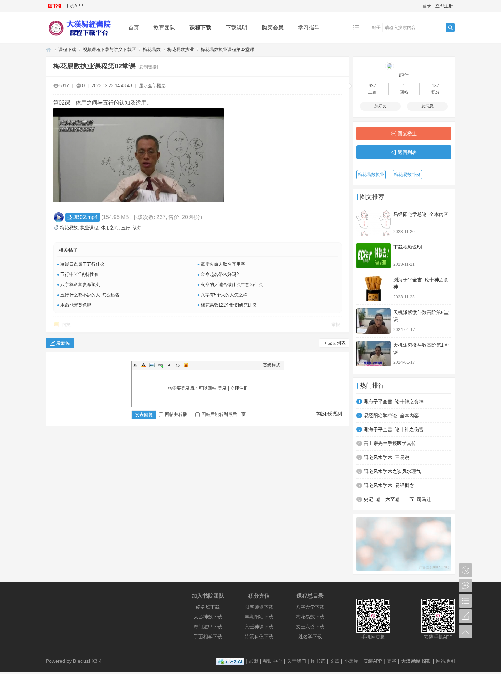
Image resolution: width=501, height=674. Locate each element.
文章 (334, 661)
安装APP (372, 661)
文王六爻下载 (310, 626)
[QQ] (230, 661)
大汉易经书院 (415, 661)
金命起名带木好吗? (220, 274)
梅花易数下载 (310, 617)
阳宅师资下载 (259, 607)
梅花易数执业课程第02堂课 (227, 49)
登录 (426, 6)
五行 (125, 227)
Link (160, 365)
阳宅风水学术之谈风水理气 (392, 471)
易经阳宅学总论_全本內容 (421, 214)
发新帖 (63, 343)
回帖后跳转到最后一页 (223, 414)
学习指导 (309, 27)
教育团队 (164, 27)
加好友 (380, 106)
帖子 (376, 27)
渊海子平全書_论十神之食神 (394, 401)
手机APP (74, 6)
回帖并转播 (176, 414)
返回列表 (337, 342)
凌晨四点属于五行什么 (82, 264)
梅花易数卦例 (407, 174)
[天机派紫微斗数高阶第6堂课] (373, 321)
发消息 (427, 106)
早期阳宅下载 (259, 617)
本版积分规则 (329, 413)
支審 (391, 661)
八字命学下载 (310, 607)
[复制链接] (148, 66)
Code (177, 365)
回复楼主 (407, 133)
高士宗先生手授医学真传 (390, 443)
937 (372, 85)
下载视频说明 (407, 247)
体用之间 (110, 227)
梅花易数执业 (180, 49)
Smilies (186, 365)
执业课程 (89, 227)
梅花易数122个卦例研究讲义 (229, 305)
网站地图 (445, 661)
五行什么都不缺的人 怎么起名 (89, 294)
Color (143, 365)
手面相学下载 (208, 636)
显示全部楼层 (152, 85)
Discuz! (81, 661)
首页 (133, 27)
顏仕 (404, 75)
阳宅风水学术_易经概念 (389, 485)
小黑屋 (351, 661)
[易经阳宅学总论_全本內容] (373, 223)
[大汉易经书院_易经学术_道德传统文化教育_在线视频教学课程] (82, 38)
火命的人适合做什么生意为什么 (232, 284)
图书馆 (54, 6)
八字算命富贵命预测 (80, 284)
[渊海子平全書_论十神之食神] (373, 288)
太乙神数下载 (208, 617)
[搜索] (450, 27)
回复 (66, 324)
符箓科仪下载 (259, 636)
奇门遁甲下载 (208, 626)
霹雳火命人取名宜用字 (223, 264)
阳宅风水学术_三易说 (386, 457)
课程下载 (200, 27)
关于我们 (296, 661)
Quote (169, 365)
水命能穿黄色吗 (75, 305)
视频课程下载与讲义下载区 (109, 49)
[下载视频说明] (373, 255)
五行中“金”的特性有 (79, 274)
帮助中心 (272, 661)
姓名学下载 (310, 636)
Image (152, 365)
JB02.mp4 (85, 217)
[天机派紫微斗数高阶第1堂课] (373, 353)
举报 (335, 324)
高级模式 (271, 365)
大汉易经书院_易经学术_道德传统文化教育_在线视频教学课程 (48, 49)
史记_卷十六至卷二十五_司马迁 (397, 499)
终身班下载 (208, 607)
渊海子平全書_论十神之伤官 (394, 429)
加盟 (253, 661)
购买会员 (273, 27)
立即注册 (444, 6)
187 (435, 85)
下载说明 (236, 27)
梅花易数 (152, 49)
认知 (137, 227)
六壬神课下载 (259, 626)
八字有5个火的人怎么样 (224, 294)
